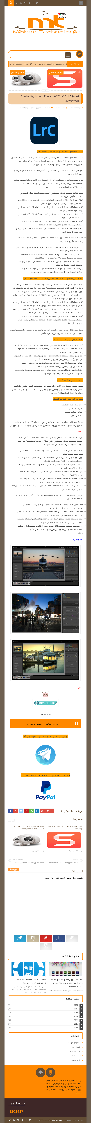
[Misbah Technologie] (46, 34)
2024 (76, 1013)
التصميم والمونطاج (36, 107)
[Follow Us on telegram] (22, 1120)
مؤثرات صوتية (76, 1060)
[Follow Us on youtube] (14, 1120)
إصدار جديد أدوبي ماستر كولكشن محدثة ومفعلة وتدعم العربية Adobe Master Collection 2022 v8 (67, 983)
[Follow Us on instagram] (18, 1120)
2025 (76, 1009)
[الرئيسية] (79, 54)
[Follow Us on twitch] (10, 1120)
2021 (76, 1024)
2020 (76, 1028)
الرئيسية (47, 107)
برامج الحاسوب (24, 107)
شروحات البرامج (75, 1055)
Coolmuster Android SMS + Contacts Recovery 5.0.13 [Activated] (31, 981)
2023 (76, 1016)
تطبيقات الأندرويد (75, 1051)
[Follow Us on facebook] (26, 1120)
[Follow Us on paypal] (30, 1120)
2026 (76, 1005)
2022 (76, 1020)
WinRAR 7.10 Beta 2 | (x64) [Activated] (42, 724)
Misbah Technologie (55, 1120)
